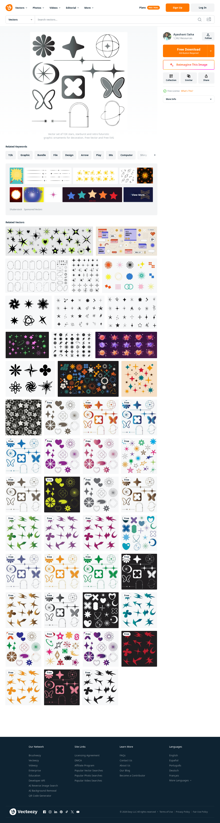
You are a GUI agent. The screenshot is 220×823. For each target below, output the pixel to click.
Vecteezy (34, 760)
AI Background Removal (43, 790)
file (55, 155)
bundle (41, 155)
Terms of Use (166, 811)
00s (111, 155)
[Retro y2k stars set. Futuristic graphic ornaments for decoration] (139, 379)
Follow (208, 38)
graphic (25, 155)
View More (138, 194)
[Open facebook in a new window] (44, 811)
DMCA (78, 760)
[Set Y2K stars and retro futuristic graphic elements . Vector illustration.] (29, 312)
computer (127, 155)
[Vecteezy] (9, 7)
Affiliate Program (84, 765)
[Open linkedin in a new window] (55, 811)
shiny (143, 155)
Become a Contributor (132, 775)
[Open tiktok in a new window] (66, 811)
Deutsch (174, 770)
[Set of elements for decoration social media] (126, 241)
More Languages (179, 780)
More (87, 7)
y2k (10, 155)
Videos (54, 7)
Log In (202, 7)
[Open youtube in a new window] (78, 811)
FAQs (123, 755)
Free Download (188, 51)
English (173, 755)
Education (34, 775)
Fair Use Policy (200, 811)
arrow (85, 155)
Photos (37, 7)
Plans (142, 7)
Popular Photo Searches (88, 775)
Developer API (37, 780)
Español (173, 760)
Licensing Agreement (87, 755)
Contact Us (126, 760)
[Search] (200, 19)
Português (175, 765)
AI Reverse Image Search (43, 785)
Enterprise (35, 770)
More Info (171, 99)
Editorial (71, 7)
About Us (125, 765)
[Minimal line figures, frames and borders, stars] (37, 275)
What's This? (187, 90)
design (69, 155)
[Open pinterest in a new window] (61, 811)
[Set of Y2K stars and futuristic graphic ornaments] (129, 275)
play (98, 155)
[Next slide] (151, 155)
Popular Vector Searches (89, 770)
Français (174, 775)
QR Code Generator (40, 795)
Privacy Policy (183, 811)
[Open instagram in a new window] (50, 811)
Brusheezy (35, 755)
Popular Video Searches (88, 780)
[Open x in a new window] (72, 811)
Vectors (19, 7)
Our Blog (125, 770)
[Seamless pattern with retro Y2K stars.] (23, 417)
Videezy (33, 765)
